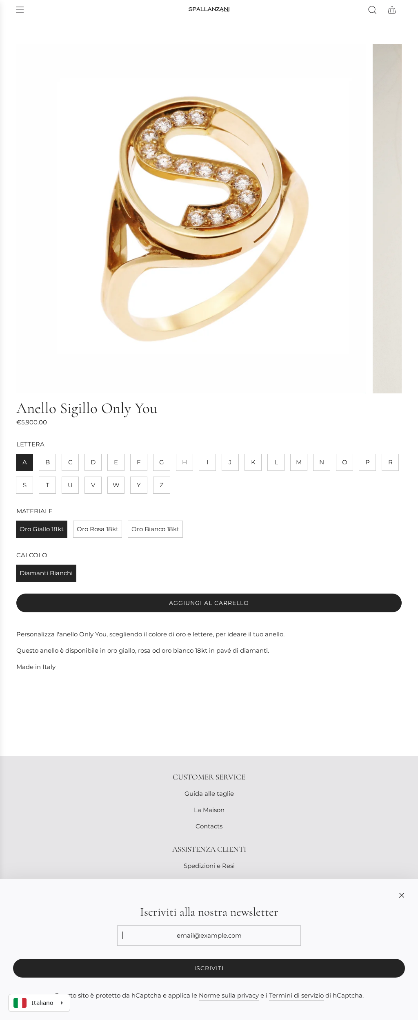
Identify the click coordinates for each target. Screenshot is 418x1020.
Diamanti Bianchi (46, 573)
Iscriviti (209, 968)
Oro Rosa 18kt (97, 529)
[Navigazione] (19, 10)
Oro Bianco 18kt (155, 529)
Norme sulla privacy (229, 995)
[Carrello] (392, 10)
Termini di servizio (296, 995)
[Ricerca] (372, 10)
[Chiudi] (401, 895)
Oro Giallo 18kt (42, 529)
